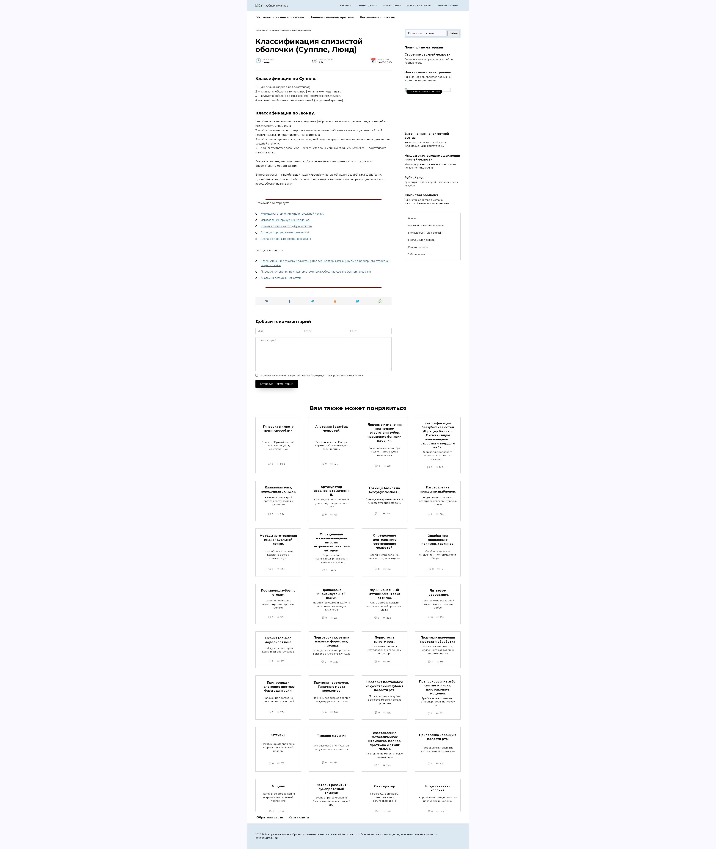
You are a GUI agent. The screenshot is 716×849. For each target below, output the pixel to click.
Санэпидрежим (367, 5)
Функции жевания (331, 735)
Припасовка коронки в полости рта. (437, 737)
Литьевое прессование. (437, 592)
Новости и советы (419, 5)
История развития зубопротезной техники (331, 789)
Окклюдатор (384, 786)
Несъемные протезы (377, 17)
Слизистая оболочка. (422, 195)
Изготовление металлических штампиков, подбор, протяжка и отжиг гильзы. (384, 741)
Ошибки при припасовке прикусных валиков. (437, 539)
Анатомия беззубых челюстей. (281, 278)
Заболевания (392, 5)
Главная (345, 5)
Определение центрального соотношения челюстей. (384, 541)
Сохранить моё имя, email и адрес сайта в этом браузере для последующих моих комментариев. (311, 375)
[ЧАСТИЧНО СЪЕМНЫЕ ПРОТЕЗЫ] (427, 127)
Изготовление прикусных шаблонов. (285, 220)
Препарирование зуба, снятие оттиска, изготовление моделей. (437, 687)
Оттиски (278, 735)
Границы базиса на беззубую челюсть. (286, 226)
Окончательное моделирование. (278, 640)
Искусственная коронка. (437, 788)
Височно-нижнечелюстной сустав (427, 135)
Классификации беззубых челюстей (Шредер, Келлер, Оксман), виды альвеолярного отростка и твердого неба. (437, 435)
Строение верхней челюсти (427, 54)
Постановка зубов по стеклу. (278, 592)
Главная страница (266, 30)
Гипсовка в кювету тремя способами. (278, 428)
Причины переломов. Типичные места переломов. (331, 686)
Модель (278, 786)
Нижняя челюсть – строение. (428, 72)
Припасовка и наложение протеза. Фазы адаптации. (278, 686)
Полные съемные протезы (332, 17)
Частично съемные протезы (280, 17)
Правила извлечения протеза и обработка (437, 639)
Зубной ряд (414, 177)
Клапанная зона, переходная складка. (286, 238)
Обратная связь (447, 5)
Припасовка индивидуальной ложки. (331, 594)
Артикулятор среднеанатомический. (285, 232)
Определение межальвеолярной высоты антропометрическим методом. (331, 542)
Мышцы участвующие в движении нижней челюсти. (432, 157)
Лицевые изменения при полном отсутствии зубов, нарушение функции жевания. (316, 271)
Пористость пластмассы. (384, 639)
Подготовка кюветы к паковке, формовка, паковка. (331, 641)
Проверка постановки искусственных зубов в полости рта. (384, 686)
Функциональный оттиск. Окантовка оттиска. (384, 594)
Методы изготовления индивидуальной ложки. (292, 213)
